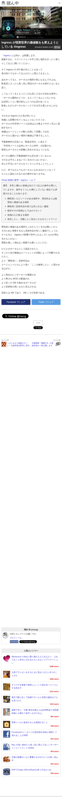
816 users (55, 773)
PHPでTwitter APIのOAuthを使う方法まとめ (31, 770)
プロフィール (16, 638)
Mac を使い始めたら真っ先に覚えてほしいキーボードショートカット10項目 (35, 746)
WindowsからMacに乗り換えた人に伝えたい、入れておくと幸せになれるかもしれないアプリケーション (35, 660)
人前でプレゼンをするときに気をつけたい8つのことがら (34, 674)
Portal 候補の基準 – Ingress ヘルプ (18, 180)
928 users (55, 726)
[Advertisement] (31, 490)
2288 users (54, 666)
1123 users (54, 692)
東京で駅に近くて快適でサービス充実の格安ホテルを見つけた (35, 699)
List (38, 323)
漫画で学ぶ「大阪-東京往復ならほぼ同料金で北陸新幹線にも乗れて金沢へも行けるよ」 (35, 711)
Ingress (7, 55)
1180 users (54, 679)
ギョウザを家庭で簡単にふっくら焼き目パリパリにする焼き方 (35, 686)
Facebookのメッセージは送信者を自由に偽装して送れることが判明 (34, 733)
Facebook (14, 642)
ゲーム (57, 47)
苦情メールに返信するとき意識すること (30, 722)
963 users (55, 717)
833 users (55, 764)
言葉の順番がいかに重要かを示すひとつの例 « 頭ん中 (35, 758)
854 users (55, 751)
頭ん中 (12, 3)
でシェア (16, 302)
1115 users (54, 704)
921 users (55, 739)
